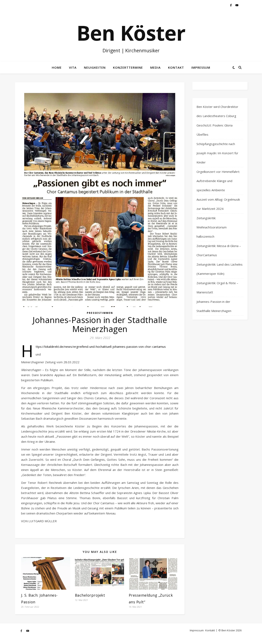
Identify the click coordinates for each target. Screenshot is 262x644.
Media (155, 67)
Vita (73, 67)
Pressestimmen (100, 313)
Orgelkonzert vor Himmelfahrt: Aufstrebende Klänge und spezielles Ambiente (218, 181)
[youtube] (236, 5)
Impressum (200, 67)
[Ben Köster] (131, 35)
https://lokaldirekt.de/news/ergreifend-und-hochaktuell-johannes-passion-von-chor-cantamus (101, 346)
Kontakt (176, 67)
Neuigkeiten (95, 67)
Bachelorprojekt (90, 595)
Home (57, 67)
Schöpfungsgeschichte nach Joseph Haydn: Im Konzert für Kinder (217, 153)
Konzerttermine (128, 67)
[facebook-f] (231, 5)
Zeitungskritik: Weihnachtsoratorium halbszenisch (211, 227)
